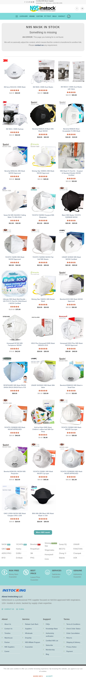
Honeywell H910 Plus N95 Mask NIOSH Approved (71, 344)
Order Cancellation (73, 633)
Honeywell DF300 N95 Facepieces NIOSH (15, 344)
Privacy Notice (71, 647)
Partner (7, 642)
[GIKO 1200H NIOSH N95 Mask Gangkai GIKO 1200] (15, 498)
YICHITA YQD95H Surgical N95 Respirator (43, 216)
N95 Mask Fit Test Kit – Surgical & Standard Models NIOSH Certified (71, 173)
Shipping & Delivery (73, 642)
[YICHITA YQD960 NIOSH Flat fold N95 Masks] (43, 241)
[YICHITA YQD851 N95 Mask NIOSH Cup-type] (43, 456)
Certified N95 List (52, 640)
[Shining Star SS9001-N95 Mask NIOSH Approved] (43, 155)
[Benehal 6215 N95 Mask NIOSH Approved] (71, 284)
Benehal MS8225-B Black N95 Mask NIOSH (43, 130)
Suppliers (28, 629)
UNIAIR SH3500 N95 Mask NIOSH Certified (71, 258)
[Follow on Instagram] (27, 2)
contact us (39, 45)
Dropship (28, 638)
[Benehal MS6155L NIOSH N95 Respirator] (15, 456)
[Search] (69, 16)
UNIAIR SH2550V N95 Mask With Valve (43, 386)
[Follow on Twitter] (29, 2)
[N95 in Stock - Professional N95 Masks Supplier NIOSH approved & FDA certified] (43, 8)
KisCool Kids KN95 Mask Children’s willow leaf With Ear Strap (43, 429)
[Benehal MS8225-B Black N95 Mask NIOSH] (43, 113)
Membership (50, 650)
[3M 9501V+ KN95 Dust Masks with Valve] (71, 71)
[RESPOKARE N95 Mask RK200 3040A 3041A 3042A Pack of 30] (15, 370)
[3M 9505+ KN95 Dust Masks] (43, 71)
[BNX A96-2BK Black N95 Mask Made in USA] (43, 498)
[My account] (77, 8)
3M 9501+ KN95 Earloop (14, 129)
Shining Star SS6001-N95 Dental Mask (43, 300)
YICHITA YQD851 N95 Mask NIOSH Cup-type (43, 472)
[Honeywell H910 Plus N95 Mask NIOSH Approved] (71, 328)
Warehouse (8, 638)
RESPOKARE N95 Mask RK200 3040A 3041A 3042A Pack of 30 (14, 386)
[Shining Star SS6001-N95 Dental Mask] (43, 284)
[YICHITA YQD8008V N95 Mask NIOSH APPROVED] (71, 456)
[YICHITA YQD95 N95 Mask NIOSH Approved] (15, 241)
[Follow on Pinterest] (31, 2)
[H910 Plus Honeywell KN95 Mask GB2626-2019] (43, 328)
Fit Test (47, 16)
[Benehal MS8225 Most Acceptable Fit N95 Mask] (71, 113)
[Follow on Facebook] (25, 2)
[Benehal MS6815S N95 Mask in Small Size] (71, 370)
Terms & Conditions (73, 624)
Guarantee (29, 647)
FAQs (48, 624)
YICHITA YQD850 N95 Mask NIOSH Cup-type (71, 428)
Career (6, 651)
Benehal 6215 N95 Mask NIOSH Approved (71, 300)
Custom (39, 16)
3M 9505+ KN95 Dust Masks (43, 87)
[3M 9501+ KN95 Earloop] (15, 113)
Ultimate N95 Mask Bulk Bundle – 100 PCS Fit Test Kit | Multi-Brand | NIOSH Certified (15, 301)
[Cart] (82, 8)
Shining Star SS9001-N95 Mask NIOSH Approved (43, 172)
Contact (61, 16)
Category (24, 16)
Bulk (55, 16)
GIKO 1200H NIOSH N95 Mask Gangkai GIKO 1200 (15, 514)
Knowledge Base (52, 629)
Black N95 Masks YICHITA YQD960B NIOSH (71, 216)
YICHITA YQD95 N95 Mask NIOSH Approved (14, 258)
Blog (47, 654)
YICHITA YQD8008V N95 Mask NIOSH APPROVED (71, 472)
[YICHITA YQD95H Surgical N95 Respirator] (43, 200)
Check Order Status (73, 629)
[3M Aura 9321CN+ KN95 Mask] (15, 71)
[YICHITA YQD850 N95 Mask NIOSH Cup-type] (71, 412)
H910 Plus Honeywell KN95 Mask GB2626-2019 (43, 344)
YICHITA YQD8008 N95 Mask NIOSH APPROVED (14, 428)
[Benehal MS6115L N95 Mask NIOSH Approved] (15, 155)
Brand (32, 16)
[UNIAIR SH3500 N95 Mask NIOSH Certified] (71, 241)
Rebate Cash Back (31, 624)
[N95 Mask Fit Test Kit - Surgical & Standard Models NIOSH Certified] (71, 155)
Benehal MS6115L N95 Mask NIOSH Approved (14, 172)
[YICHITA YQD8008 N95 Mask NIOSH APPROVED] (15, 412)
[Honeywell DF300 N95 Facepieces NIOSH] (15, 328)
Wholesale (28, 633)
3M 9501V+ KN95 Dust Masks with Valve (71, 88)
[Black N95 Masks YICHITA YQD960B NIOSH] (71, 200)
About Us (7, 624)
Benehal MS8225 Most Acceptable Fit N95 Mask (71, 130)
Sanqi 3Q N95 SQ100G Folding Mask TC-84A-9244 (15, 216)
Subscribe (49, 645)
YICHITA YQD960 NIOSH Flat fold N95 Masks (42, 258)
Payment (69, 651)
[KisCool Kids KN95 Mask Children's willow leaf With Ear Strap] (43, 412)
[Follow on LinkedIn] (33, 2)
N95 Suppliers (9, 647)
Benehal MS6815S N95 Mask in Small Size (71, 386)
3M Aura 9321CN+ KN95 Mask (15, 87)
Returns (69, 638)
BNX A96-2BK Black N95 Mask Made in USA (43, 514)
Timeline (7, 633)
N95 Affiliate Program (32, 642)
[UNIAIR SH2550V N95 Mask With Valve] (43, 370)
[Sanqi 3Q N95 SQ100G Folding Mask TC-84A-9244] (15, 200)
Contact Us (8, 629)
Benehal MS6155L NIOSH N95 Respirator (15, 472)
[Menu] (16, 16)
